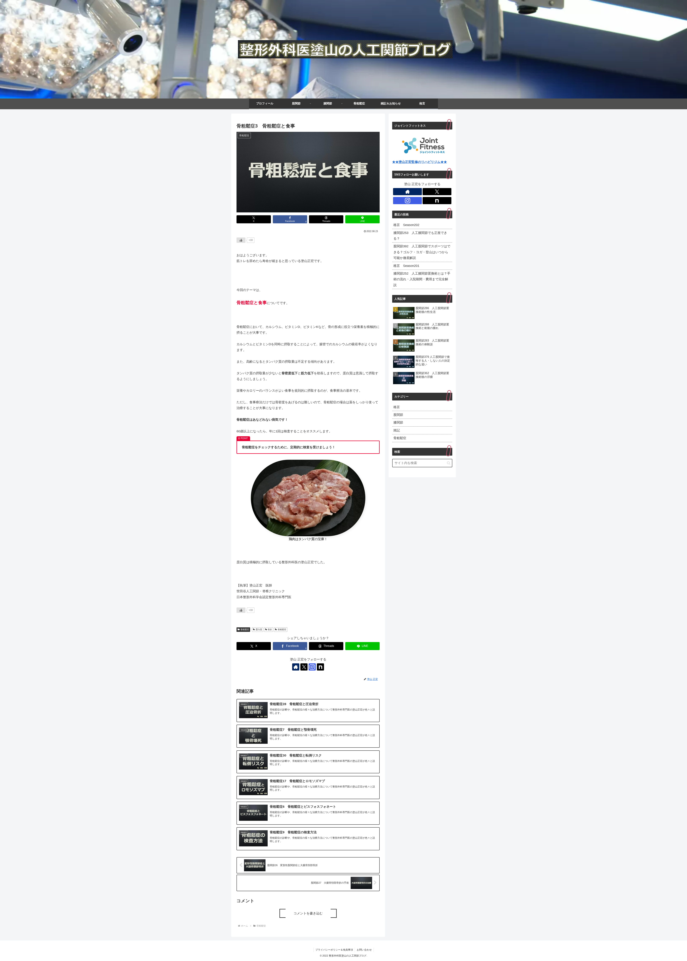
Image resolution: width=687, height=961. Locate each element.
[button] (448, 463)
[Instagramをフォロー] (312, 667)
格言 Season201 (406, 266)
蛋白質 (259, 629)
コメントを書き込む (308, 913)
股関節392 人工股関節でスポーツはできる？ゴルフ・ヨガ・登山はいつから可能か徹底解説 (421, 252)
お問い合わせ (364, 949)
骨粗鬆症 (244, 629)
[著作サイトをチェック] (295, 667)
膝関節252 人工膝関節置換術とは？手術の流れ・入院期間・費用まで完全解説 (421, 279)
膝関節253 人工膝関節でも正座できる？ (420, 235)
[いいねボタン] (241, 240)
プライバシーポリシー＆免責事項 (334, 949)
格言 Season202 (406, 225)
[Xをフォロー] (304, 667)
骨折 (270, 629)
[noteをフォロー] (320, 667)
